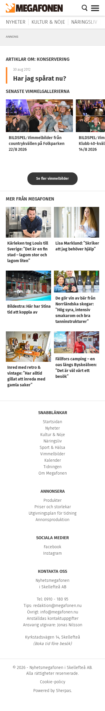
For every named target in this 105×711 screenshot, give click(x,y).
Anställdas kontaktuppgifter (52, 618)
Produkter (52, 500)
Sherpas (63, 690)
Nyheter (15, 22)
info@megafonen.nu (59, 612)
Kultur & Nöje (48, 22)
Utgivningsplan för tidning (52, 513)
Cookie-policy (52, 681)
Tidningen (52, 466)
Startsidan (52, 421)
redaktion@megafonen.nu (57, 605)
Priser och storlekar (52, 506)
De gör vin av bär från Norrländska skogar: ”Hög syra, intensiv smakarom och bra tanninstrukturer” (75, 310)
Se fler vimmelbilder (52, 179)
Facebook (52, 546)
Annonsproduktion (52, 519)
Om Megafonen (52, 473)
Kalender (52, 460)
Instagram (52, 553)
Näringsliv (84, 22)
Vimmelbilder (52, 453)
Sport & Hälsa (52, 447)
